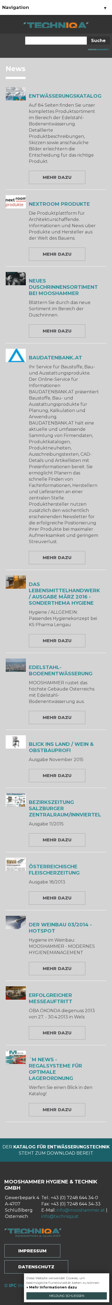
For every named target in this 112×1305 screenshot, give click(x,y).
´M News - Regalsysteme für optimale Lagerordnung (55, 1069)
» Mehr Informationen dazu (51, 1287)
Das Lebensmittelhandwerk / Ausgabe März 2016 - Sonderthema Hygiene (64, 593)
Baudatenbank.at (55, 358)
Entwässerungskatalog (65, 96)
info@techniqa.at (60, 1216)
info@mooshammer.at (81, 1210)
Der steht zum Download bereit (56, 1150)
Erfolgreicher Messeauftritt (50, 998)
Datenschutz (36, 1266)
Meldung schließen (66, 1296)
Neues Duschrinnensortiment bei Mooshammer (63, 287)
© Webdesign (23, 1285)
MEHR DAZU (57, 177)
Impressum (32, 1250)
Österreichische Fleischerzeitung (54, 870)
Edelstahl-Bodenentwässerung (60, 670)
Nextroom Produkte (59, 204)
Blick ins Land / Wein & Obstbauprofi (61, 747)
